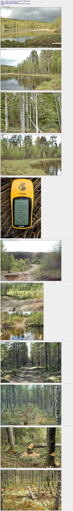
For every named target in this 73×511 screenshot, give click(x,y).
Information (20, 1)
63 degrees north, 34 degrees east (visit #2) (14, 3)
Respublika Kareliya (13, 2)
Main (7, 1)
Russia (6, 2)
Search (10, 1)
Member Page (27, 1)
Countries (15, 1)
